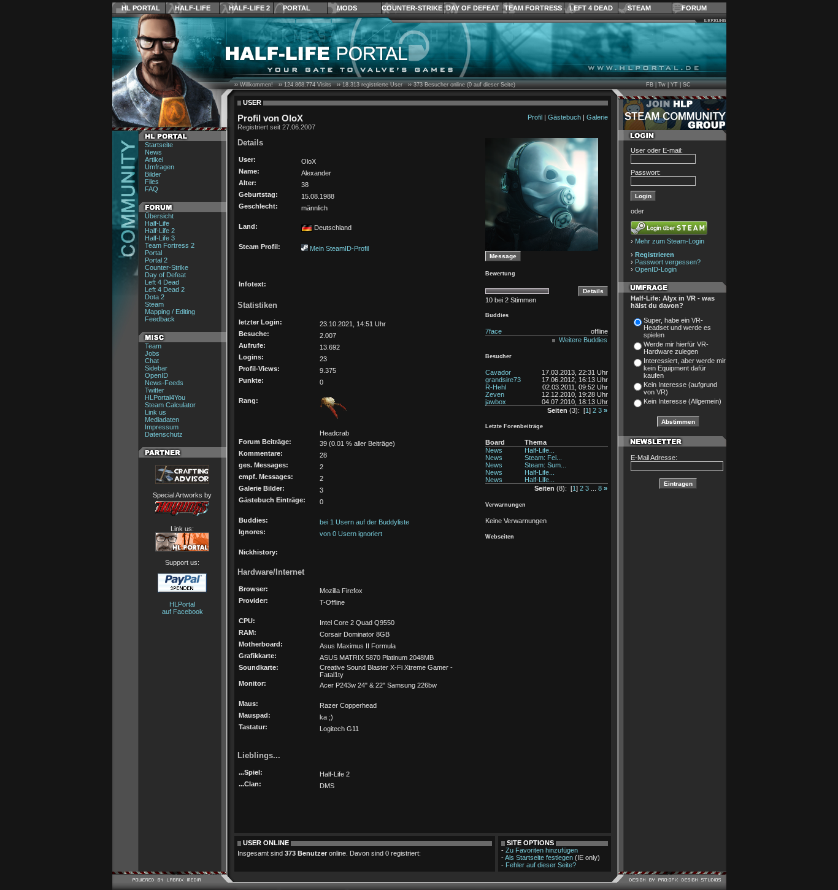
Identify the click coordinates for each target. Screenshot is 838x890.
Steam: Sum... (545, 465)
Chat (152, 360)
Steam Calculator (170, 405)
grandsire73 (503, 379)
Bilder (153, 174)
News (153, 152)
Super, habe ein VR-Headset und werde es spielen (677, 327)
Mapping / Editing (170, 311)
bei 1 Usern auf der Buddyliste (364, 522)
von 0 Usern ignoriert (351, 533)
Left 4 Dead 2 (165, 289)
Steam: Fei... (543, 457)
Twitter (154, 390)
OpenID (156, 375)
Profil (535, 117)
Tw (662, 85)
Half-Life (192, 8)
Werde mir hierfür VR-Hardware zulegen (676, 347)
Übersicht (159, 216)
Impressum (162, 427)
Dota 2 (154, 297)
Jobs (152, 353)
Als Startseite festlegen (539, 857)
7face (493, 331)
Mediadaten (162, 419)
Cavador (498, 372)
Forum (694, 8)
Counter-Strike (412, 8)
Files (152, 181)
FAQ (151, 189)
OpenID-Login (656, 269)
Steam (639, 8)
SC (687, 85)
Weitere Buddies (583, 339)
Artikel (154, 159)
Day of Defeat (472, 8)
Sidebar (156, 368)
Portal (296, 8)
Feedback (160, 319)
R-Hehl (495, 387)
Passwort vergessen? (668, 262)
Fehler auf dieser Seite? (540, 865)
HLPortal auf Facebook (182, 607)
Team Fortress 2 (169, 245)
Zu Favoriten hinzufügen (541, 850)
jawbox (495, 401)
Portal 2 (156, 260)
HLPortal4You (165, 397)
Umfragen (159, 167)
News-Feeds (164, 382)
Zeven (494, 394)
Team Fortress (533, 8)
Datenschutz (164, 434)
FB (649, 85)
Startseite (159, 144)
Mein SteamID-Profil (339, 248)
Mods (347, 8)
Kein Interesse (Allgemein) (682, 401)
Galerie (597, 117)
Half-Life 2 (249, 8)
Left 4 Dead (591, 8)
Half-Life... (540, 450)
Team (153, 346)
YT (674, 85)
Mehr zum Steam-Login (669, 241)
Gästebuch (564, 117)
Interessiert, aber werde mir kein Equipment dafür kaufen (685, 368)
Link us (155, 412)
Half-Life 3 (160, 238)
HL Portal (140, 8)
